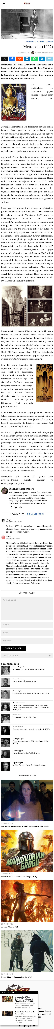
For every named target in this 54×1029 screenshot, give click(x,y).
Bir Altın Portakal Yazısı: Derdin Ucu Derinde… (29, 765)
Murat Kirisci (18, 727)
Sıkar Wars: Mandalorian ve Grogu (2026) (19, 877)
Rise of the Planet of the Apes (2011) (25, 1013)
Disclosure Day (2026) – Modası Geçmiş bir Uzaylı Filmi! (25, 826)
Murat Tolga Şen (19, 667)
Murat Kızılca (18, 679)
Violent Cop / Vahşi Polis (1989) (24, 717)
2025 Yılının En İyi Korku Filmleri (24, 681)
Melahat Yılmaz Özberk (44, 53)
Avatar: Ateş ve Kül (9, 927)
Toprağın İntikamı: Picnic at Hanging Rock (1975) (31, 729)
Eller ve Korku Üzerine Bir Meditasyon (26, 753)
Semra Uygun (18, 751)
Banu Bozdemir (19, 703)
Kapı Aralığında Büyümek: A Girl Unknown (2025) (31, 693)
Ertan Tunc (17, 715)
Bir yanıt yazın (35, 514)
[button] (50, 655)
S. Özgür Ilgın (18, 739)
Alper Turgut (18, 763)
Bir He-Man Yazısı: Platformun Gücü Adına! (28, 669)
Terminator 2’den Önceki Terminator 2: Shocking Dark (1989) (24, 999)
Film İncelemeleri (45, 42)
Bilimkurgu (31, 42)
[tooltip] (4, 59)
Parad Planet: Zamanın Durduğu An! (16, 977)
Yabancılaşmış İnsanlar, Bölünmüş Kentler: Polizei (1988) (31, 742)
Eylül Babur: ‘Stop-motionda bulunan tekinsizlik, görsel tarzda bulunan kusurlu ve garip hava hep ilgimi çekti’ (31, 707)
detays (8, 519)
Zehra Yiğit (17, 691)
